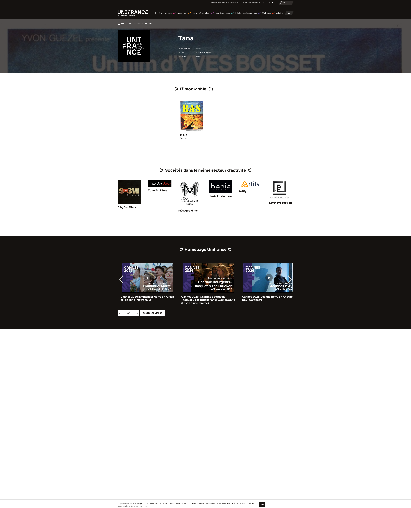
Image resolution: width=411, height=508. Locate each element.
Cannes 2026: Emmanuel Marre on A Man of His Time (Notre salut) (144, 298)
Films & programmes (163, 13)
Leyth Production (280, 202)
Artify (242, 191)
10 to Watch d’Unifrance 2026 (253, 3)
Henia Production (220, 196)
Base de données (222, 13)
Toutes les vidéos (152, 313)
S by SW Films (127, 207)
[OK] (262, 504)
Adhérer (279, 13)
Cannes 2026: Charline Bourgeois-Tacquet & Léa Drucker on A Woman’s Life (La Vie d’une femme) (205, 300)
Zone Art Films (157, 190)
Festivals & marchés (200, 13)
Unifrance (266, 13)
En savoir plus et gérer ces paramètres (133, 506)
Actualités (181, 13)
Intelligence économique (246, 13)
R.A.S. (184, 135)
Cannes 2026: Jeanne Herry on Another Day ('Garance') (265, 298)
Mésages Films (188, 210)
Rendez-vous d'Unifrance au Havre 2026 (223, 3)
